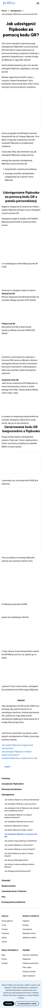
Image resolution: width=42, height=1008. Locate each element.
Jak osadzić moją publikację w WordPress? (20, 841)
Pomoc (4, 11)
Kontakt (5, 963)
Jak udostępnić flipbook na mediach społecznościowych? (18, 816)
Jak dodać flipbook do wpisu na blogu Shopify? (18, 854)
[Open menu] (38, 3)
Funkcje (5, 929)
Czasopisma (27, 929)
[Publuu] (9, 3)
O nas (4, 925)
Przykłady (5, 933)
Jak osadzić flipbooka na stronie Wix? (18, 845)
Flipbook (26, 921)
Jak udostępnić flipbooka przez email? (18, 822)
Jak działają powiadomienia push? (17, 871)
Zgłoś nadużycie (29, 976)
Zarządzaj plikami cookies (27, 1004)
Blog (3, 955)
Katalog (26, 925)
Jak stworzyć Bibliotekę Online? (16, 860)
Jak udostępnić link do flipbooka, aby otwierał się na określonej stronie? (21, 809)
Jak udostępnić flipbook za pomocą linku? (20, 804)
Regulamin (27, 959)
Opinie (4, 938)
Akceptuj (8, 1004)
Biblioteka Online (29, 933)
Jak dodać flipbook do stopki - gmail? (18, 830)
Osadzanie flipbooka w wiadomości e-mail (19, 758)
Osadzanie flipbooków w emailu (16, 826)
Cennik (4, 942)
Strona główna (7, 921)
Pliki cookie (27, 967)
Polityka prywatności (30, 963)
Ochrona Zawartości (30, 955)
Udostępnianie (15, 11)
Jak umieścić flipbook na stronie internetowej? (21, 800)
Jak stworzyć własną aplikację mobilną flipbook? (19, 865)
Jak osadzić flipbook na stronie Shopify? (19, 849)
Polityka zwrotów (29, 972)
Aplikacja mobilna (29, 938)
